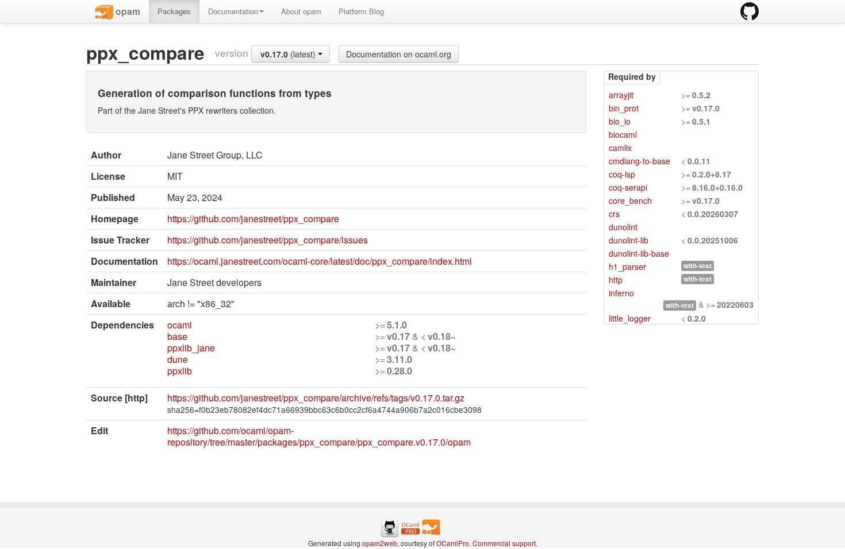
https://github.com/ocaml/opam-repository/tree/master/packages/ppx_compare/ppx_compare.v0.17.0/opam (319, 436)
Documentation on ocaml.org (398, 54)
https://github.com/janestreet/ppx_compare (253, 218)
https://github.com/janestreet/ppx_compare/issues (267, 239)
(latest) (289, 54)
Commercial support (504, 543)
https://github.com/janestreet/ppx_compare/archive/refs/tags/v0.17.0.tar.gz (315, 397)
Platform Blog (361, 11)
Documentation (233, 11)
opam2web (379, 543)
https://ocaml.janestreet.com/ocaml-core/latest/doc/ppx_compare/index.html (319, 261)
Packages (174, 11)
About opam (301, 11)
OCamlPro (452, 543)
